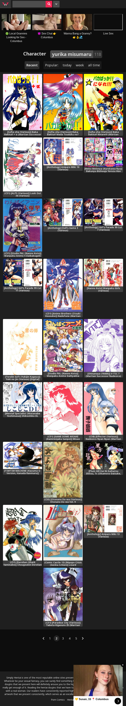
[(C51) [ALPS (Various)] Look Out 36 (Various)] (22, 164)
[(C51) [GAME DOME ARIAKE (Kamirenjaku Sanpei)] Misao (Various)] (63, 408)
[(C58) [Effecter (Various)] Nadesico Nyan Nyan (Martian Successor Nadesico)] (103, 408)
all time (94, 65)
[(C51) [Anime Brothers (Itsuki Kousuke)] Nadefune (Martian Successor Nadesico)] (63, 285)
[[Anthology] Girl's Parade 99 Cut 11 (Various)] (22, 272)
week (80, 65)
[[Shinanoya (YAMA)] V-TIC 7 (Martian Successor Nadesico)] (103, 345)
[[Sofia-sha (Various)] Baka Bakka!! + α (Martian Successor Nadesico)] (22, 102)
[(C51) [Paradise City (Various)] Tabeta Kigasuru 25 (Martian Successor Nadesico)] (63, 594)
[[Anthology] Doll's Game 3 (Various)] (63, 212)
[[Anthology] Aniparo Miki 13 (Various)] (103, 519)
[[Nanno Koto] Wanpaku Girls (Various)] (103, 273)
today (67, 65)
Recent (32, 65)
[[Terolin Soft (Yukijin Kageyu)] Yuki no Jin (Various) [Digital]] (22, 347)
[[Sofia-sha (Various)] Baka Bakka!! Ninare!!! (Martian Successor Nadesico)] (103, 102)
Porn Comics (58, 699)
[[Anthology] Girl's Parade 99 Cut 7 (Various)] (103, 212)
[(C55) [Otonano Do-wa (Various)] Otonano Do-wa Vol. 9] (63, 470)
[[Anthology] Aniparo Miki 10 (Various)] (63, 151)
